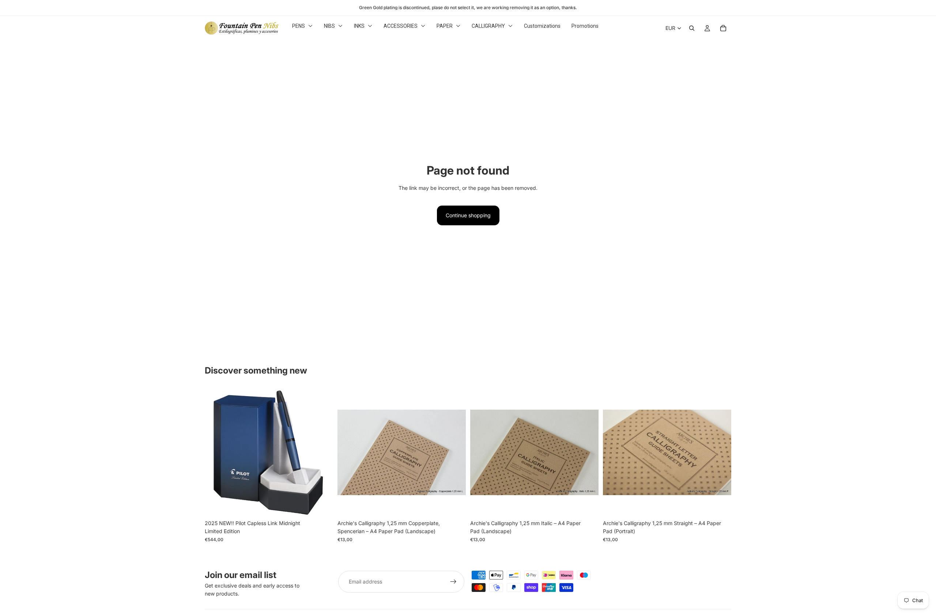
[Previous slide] (348, 452)
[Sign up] (453, 581)
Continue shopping (468, 215)
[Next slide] (455, 452)
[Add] (321, 505)
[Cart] (723, 28)
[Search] (692, 28)
